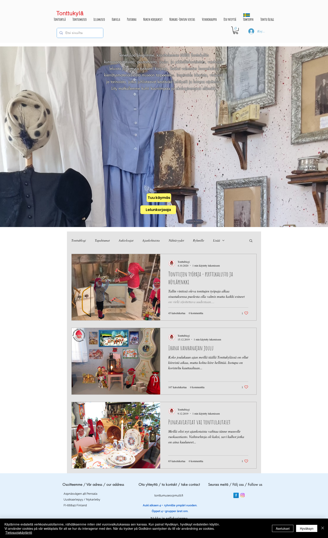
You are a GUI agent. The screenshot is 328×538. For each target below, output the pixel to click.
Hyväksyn (306, 528)
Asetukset (283, 528)
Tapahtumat (102, 240)
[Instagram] (242, 495)
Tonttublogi (78, 240)
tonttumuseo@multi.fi (168, 495)
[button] (235, 30)
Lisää (216, 240)
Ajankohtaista (151, 240)
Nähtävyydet (176, 240)
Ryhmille (198, 240)
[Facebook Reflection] (236, 495)
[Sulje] (322, 528)
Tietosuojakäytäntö (18, 532)
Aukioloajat (126, 240)
